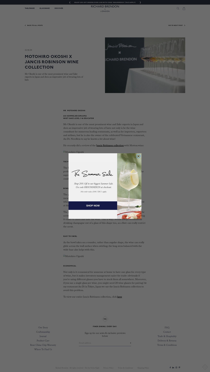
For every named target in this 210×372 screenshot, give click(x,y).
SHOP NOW (93, 205)
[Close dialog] (138, 156)
